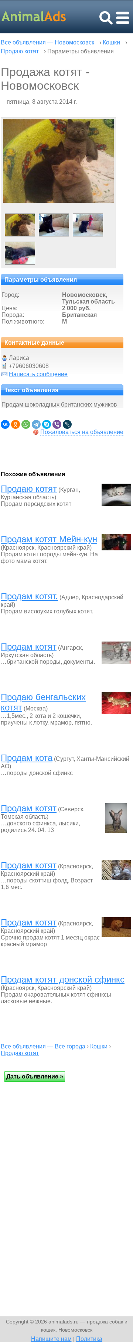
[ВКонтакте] (5, 424)
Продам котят (29, 647)
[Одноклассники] (15, 424)
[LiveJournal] (67, 424)
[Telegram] (36, 424)
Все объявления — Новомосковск (47, 42)
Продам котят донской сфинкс (63, 979)
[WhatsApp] (25, 424)
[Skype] (46, 424)
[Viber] (56, 424)
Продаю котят (20, 51)
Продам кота (26, 758)
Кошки (111, 42)
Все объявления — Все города (43, 1046)
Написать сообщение (38, 374)
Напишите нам (51, 1338)
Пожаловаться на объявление (81, 432)
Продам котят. (29, 596)
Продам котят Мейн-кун (49, 539)
